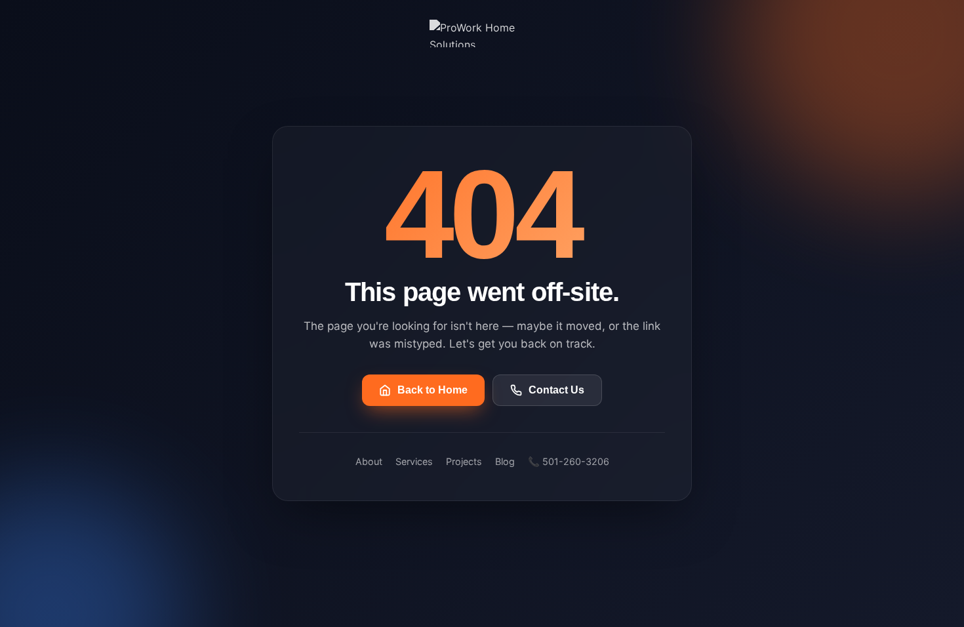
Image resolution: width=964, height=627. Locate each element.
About (368, 461)
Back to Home (432, 389)
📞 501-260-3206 (568, 461)
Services (414, 461)
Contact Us (556, 389)
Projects (464, 461)
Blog (505, 461)
